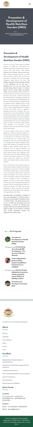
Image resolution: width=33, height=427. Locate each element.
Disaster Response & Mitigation (11, 383)
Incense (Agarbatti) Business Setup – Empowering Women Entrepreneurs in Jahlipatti (19, 263)
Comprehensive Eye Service (10, 370)
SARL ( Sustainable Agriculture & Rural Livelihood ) (16, 373)
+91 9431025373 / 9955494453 (17, 406)
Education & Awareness (8, 377)
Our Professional (7, 340)
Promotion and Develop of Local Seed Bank (19, 284)
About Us (5, 333)
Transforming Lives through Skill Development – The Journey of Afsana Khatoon (18, 251)
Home (15, 31)
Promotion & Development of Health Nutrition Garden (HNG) (20, 241)
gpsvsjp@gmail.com (14, 409)
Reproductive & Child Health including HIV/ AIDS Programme (15, 366)
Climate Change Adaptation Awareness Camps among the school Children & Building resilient (20, 274)
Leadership (5, 336)
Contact (4, 346)
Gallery (4, 343)
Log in (4, 349)
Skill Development (7, 380)
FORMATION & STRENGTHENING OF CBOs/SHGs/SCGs (12, 361)
